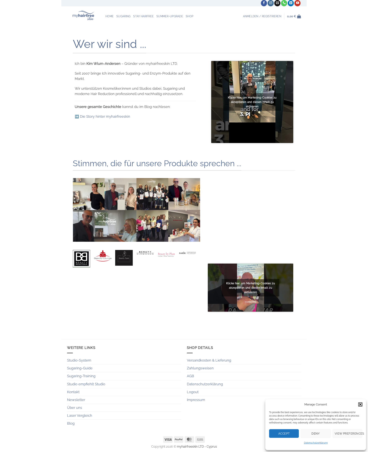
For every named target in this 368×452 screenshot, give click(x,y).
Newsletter (76, 400)
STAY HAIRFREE (143, 16)
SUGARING (123, 16)
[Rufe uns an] (284, 3)
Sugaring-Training (81, 376)
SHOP (189, 16)
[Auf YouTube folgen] (297, 3)
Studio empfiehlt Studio (86, 384)
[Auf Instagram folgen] (271, 3)
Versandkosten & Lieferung (209, 360)
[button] (360, 404)
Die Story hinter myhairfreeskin (105, 116)
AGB (190, 376)
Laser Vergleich (79, 415)
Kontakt (73, 392)
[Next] (196, 268)
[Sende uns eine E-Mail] (277, 3)
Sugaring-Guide (80, 368)
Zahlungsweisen (200, 368)
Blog (71, 423)
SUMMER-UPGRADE (169, 16)
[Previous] (73, 268)
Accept (284, 433)
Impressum (196, 400)
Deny (315, 433)
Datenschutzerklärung (316, 442)
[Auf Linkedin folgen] (291, 3)
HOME (109, 16)
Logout (193, 392)
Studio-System (79, 360)
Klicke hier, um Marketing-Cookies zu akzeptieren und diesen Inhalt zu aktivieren (252, 102)
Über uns (74, 408)
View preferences (348, 433)
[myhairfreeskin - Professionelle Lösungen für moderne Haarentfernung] (83, 15)
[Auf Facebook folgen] (264, 3)
